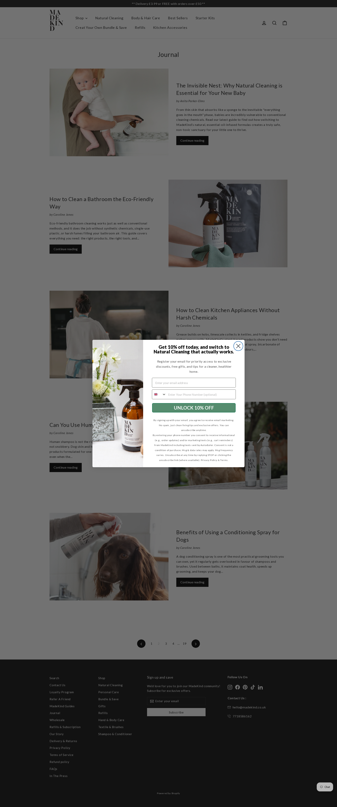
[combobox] (159, 394)
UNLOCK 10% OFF (194, 408)
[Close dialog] (238, 346)
